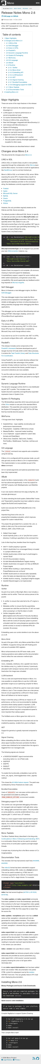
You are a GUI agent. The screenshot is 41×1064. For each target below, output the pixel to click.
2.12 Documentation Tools (15, 89)
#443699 (36, 861)
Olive (7, 404)
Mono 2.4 (28, 155)
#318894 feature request (20, 782)
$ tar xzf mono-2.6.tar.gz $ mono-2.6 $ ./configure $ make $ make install (15, 1042)
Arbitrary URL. (21, 885)
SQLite (5, 203)
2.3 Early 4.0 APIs (12, 48)
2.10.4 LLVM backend (15, 75)
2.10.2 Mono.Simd (14, 70)
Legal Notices (7, 1060)
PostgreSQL (7, 201)
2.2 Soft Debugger (12, 45)
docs (10, 8)
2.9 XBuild (9, 63)
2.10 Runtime (10, 65)
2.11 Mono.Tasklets (12, 87)
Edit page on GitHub (11, 16)
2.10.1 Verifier (12, 67)
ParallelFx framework (8, 348)
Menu (38, 3)
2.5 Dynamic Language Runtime (17, 53)
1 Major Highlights (10, 38)
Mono (10, 3)
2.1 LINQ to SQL (11, 43)
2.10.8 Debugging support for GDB (19, 85)
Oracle (5, 198)
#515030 (33, 892)
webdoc (31, 972)
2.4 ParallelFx (11, 50)
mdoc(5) (7, 867)
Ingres (5, 191)
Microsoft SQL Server (10, 193)
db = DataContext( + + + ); (21, 240)
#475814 (27, 892)
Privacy (17, 1060)
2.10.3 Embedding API (15, 72)
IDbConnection (13, 251)
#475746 (4, 895)
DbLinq (32, 165)
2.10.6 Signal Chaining (16, 80)
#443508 (4, 863)
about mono (17, 8)
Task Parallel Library (18, 353)
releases (25, 8)
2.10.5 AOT (12, 77)
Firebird (5, 188)
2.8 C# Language (12, 60)
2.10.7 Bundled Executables (17, 82)
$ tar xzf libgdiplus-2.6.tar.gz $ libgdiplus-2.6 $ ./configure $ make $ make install (18, 1023)
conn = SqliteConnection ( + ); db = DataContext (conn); (17, 261)
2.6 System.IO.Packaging (14, 55)
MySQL (5, 196)
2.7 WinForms (11, 58)
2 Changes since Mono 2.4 (13, 40)
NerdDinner (8, 170)
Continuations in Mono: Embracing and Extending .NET (20, 839)
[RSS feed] (34, 1059)
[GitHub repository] (38, 1059)
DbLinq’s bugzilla (18, 282)
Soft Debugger (6, 293)
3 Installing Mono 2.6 (11, 92)
